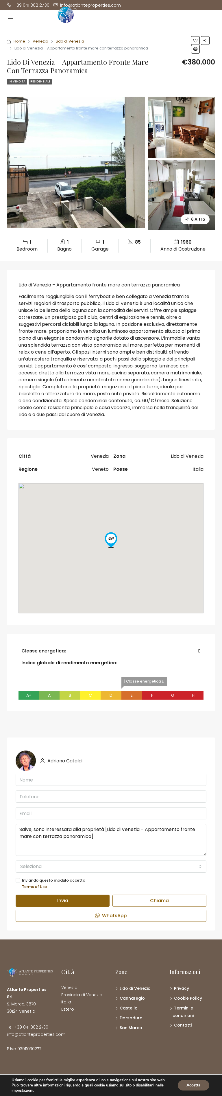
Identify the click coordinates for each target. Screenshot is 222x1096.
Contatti (183, 1025)
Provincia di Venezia (81, 995)
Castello (129, 1008)
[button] (111, 540)
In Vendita (17, 81)
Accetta (193, 1085)
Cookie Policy (188, 998)
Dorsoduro (131, 1018)
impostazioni (22, 1090)
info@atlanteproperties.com (36, 1034)
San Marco (131, 1028)
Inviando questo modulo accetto (53, 883)
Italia (66, 1002)
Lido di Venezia (70, 41)
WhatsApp (114, 915)
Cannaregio (132, 998)
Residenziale (40, 81)
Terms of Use (34, 886)
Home (19, 41)
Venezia (40, 41)
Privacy (181, 988)
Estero (67, 1009)
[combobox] (111, 866)
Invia (62, 900)
